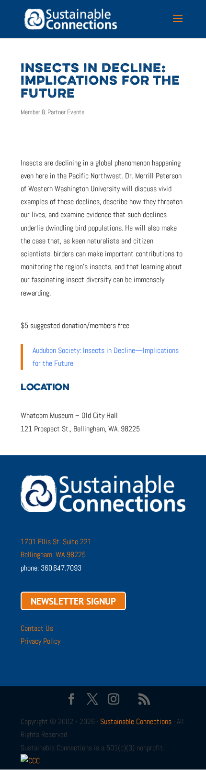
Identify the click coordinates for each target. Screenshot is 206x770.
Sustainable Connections (136, 721)
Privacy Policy (40, 641)
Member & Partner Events (52, 112)
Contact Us (37, 628)
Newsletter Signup (73, 600)
